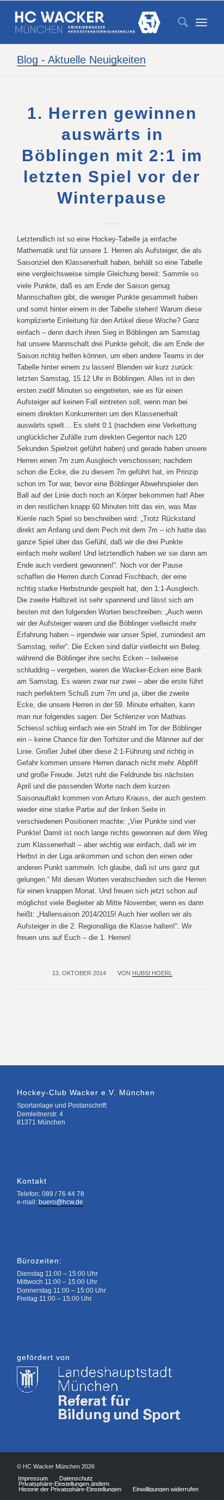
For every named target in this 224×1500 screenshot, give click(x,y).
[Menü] (201, 22)
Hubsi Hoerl (152, 973)
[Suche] (177, 22)
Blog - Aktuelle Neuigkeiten (81, 60)
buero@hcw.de (61, 1202)
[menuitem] (177, 22)
